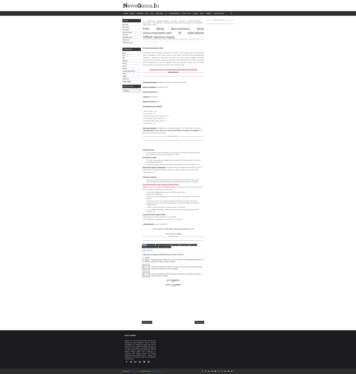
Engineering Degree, (161, 41)
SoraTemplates (135, 371)
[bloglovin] (215, 371)
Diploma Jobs (127, 32)
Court (124, 66)
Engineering (174, 13)
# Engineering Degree (163, 245)
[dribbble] (218, 371)
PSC (152, 13)
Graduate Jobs (127, 37)
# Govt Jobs (175, 245)
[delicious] (231, 371)
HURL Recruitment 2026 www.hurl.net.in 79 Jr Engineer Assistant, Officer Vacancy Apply (176, 275)
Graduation (182, 21)
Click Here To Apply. (173, 234)
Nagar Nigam (126, 81)
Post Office (219, 13)
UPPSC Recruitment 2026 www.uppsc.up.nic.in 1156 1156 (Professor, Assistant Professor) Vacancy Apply (176, 268)
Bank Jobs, (152, 41)
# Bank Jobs (151, 245)
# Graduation (184, 245)
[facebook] (127, 362)
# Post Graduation (165, 247)
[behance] (225, 371)
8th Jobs (125, 24)
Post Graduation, (153, 43)
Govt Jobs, (171, 41)
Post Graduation (157, 23)
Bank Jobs (151, 21)
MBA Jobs (125, 40)
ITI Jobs (125, 35)
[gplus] (135, 362)
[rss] (222, 371)
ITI (166, 13)
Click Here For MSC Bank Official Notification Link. (173, 229)
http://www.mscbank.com (154, 194)
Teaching (125, 79)
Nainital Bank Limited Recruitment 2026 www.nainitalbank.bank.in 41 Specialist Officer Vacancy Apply (177, 260)
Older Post (199, 322)
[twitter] (131, 362)
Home (125, 13)
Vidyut (124, 76)
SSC (147, 13)
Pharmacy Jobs (127, 42)
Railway (140, 13)
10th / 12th (186, 13)
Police (124, 63)
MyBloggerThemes (157, 371)
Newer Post (147, 322)
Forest (209, 13)
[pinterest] (149, 362)
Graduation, (178, 41)
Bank (132, 13)
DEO (201, 13)
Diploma (159, 13)
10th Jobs (125, 27)
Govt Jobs (174, 21)
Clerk (195, 13)
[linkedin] (140, 362)
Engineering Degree (163, 21)
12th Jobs (125, 30)
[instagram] (144, 362)
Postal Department (128, 71)
